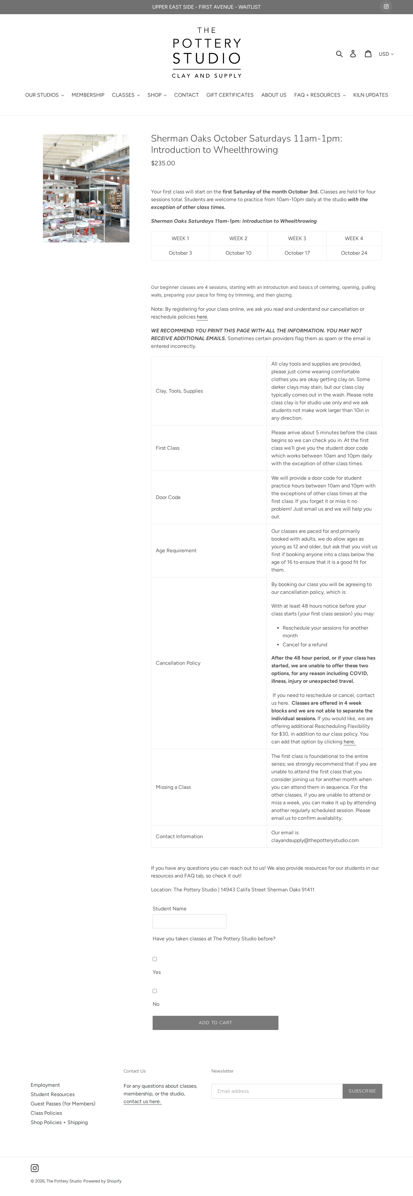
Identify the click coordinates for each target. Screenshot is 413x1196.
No (156, 1004)
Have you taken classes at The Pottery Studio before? (214, 939)
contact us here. (143, 1101)
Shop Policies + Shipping (59, 1122)
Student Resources (53, 1094)
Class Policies (46, 1113)
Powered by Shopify (102, 1181)
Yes (157, 972)
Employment (45, 1085)
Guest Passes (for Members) (63, 1104)
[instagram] (386, 6)
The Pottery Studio (64, 1181)
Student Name (169, 909)
